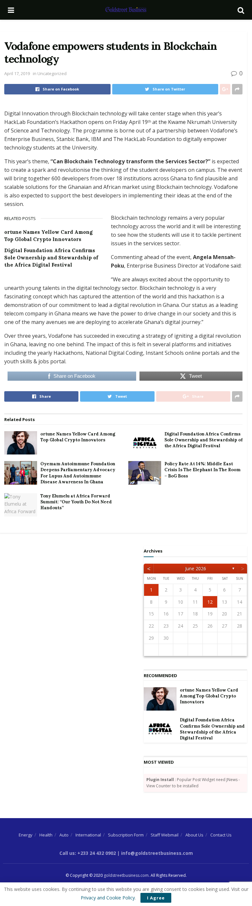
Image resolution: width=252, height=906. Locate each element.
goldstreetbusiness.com (126, 875)
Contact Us (221, 835)
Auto (64, 835)
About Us (194, 835)
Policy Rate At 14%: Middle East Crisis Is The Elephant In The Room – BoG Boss (202, 469)
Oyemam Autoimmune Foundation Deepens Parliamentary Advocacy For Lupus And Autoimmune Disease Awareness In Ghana (77, 473)
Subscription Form (126, 835)
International (88, 835)
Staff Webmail (164, 835)
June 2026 (195, 568)
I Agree (156, 898)
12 (210, 602)
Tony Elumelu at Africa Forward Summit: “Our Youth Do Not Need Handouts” (76, 502)
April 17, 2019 (17, 73)
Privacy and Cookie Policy (108, 898)
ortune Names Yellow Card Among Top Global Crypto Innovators (77, 437)
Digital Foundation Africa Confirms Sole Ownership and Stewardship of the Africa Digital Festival (51, 257)
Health (45, 835)
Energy (25, 835)
